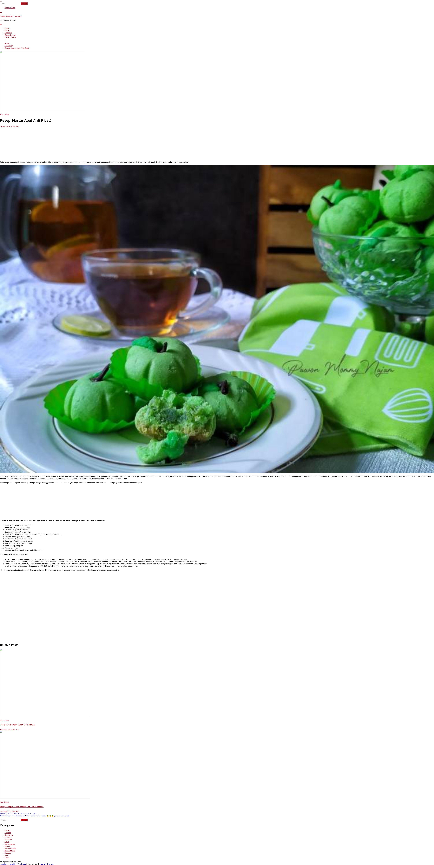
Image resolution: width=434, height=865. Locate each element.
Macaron (8, 32)
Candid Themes (47, 864)
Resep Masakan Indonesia (10, 16)
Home (7, 28)
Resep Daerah (10, 35)
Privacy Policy (10, 8)
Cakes (7, 30)
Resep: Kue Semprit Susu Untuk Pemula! (17, 725)
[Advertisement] (217, 143)
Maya (7, 842)
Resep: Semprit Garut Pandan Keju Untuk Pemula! (22, 806)
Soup (7, 857)
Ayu (17, 126)
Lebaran (8, 837)
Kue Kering (4, 114)
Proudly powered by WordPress (13, 864)
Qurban (7, 846)
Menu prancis (10, 844)
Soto (6, 855)
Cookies (8, 833)
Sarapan (8, 853)
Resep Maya (10, 851)
